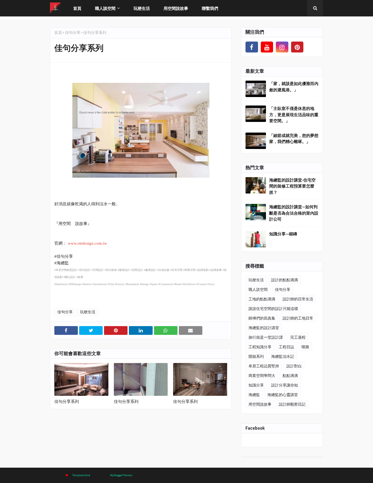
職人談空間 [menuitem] (105, 8)
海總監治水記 (282, 356)
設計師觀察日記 (292, 404)
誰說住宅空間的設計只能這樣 (273, 308)
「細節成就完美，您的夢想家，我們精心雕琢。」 (293, 138)
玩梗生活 (87, 311)
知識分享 (256, 385)
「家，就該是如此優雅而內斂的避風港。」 (293, 86)
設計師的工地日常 (298, 318)
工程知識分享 (259, 346)
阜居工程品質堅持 (263, 365)
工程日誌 (286, 346)
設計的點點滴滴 (284, 279)
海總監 (254, 394)
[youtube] (267, 47)
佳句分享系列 (66, 401)
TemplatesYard (81, 475)
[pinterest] (297, 47)
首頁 (58, 32)
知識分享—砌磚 (283, 234)
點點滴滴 (290, 375)
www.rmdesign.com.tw (87, 243)
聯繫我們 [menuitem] (210, 8)
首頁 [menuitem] (77, 8)
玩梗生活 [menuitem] (142, 8)
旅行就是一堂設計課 (265, 337)
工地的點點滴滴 (261, 298)
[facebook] (251, 47)
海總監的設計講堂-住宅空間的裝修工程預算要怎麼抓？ (292, 186)
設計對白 (294, 365)
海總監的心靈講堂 (282, 394)
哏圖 (305, 346)
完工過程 (298, 337)
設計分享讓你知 (284, 385)
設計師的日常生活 (298, 298)
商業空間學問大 (261, 375)
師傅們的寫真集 (261, 318)
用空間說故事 (259, 404)
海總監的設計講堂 (263, 327)
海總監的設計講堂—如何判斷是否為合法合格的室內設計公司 (293, 213)
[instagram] (282, 47)
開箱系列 (256, 356)
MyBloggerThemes (121, 475)
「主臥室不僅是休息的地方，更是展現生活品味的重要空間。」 (293, 114)
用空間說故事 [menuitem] (176, 8)
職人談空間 (258, 289)
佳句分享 (72, 32)
